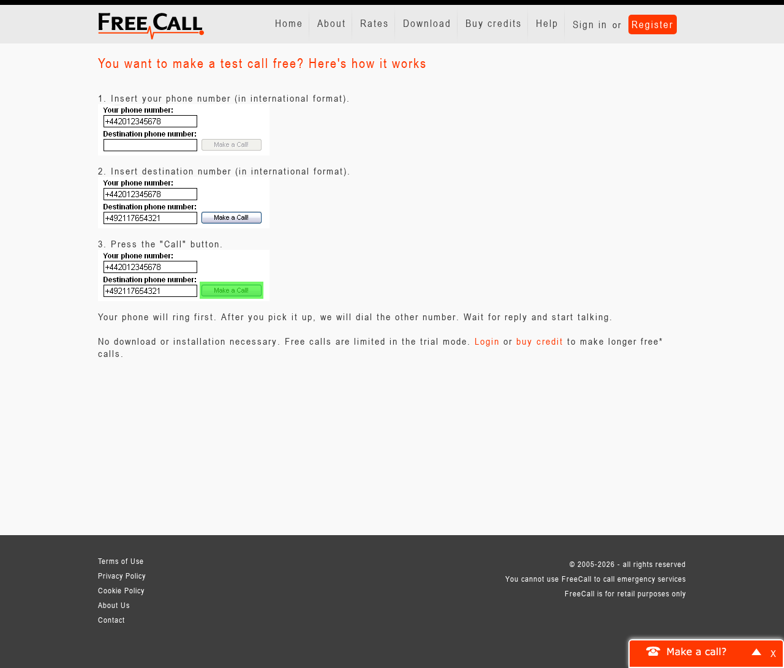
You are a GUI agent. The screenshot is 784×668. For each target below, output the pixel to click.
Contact (111, 620)
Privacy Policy (122, 575)
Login (487, 341)
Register (652, 24)
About (331, 23)
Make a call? (697, 651)
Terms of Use (121, 561)
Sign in (590, 24)
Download (427, 23)
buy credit (540, 341)
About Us (114, 605)
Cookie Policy (121, 590)
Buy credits (494, 23)
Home (289, 23)
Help (547, 23)
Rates (374, 23)
